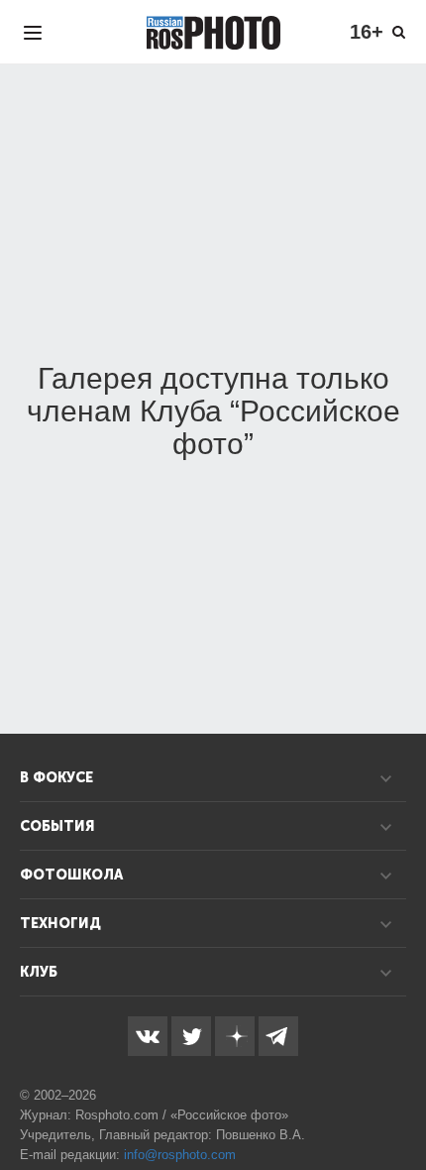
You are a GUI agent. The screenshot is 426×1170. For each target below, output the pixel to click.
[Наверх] (400, 1104)
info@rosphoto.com (180, 1154)
